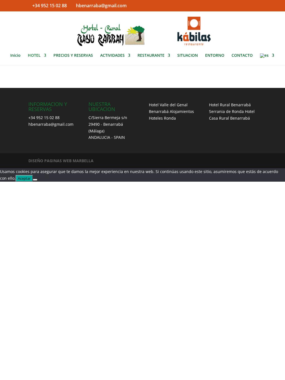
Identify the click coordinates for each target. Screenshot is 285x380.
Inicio (15, 55)
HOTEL (34, 55)
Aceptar (24, 178)
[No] (35, 180)
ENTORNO (214, 55)
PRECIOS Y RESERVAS (73, 55)
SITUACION (187, 55)
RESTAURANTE (150, 55)
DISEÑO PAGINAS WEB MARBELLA (61, 160)
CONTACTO (242, 55)
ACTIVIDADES (112, 55)
